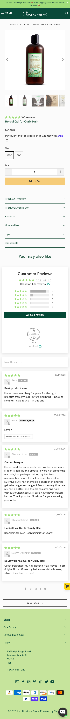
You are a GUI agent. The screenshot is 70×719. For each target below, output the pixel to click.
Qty (7, 165)
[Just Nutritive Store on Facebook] (23, 682)
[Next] (62, 60)
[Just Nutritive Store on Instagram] (29, 682)
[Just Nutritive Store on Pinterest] (34, 682)
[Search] (67, 13)
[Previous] (7, 60)
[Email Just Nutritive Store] (17, 682)
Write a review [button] (35, 315)
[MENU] (1, 13)
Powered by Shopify (51, 711)
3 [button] (36, 589)
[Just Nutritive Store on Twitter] (46, 682)
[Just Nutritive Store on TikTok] (40, 682)
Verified (33, 346)
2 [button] (31, 589)
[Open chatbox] (62, 712)
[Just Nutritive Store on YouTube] (52, 682)
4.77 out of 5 (43, 280)
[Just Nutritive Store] (35, 13)
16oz (9, 155)
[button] (13, 117)
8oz (19, 155)
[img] (12, 375)
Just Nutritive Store (28, 711)
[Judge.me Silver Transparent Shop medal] (33, 334)
